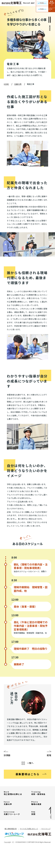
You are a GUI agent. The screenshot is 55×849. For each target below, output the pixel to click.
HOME (6, 84)
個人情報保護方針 (11, 828)
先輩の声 (18, 84)
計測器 (7, 755)
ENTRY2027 (45, 3)
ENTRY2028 (45, 9)
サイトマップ (45, 828)
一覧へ (30, 762)
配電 (49, 755)
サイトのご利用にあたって (29, 828)
